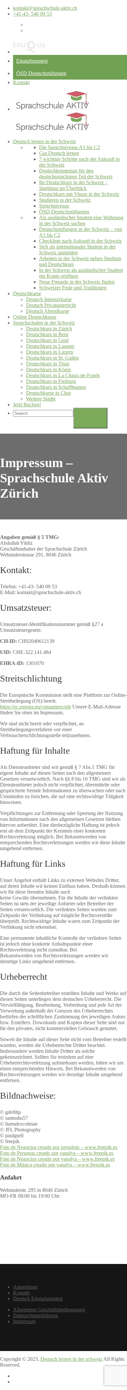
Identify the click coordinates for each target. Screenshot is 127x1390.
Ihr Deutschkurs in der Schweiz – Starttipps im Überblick (73, 185)
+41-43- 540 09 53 (32, 14)
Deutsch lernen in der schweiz (71, 1359)
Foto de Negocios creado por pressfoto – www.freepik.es (58, 1147)
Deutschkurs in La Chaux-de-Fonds (63, 375)
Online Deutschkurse (34, 317)
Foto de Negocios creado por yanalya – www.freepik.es (57, 1159)
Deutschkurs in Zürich (49, 328)
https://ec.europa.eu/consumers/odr (35, 706)
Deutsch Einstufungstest (38, 1298)
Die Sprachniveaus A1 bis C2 (69, 147)
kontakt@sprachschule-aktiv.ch (45, 8)
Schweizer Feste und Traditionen (72, 287)
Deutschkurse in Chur (48, 393)
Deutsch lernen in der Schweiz (44, 141)
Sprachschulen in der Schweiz (44, 322)
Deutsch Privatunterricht (51, 305)
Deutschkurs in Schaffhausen (56, 387)
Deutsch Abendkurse (47, 311)
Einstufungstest (32, 61)
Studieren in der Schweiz (65, 200)
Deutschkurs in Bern (47, 334)
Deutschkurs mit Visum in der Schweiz (79, 194)
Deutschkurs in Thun (47, 363)
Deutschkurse (27, 293)
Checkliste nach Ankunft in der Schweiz (80, 241)
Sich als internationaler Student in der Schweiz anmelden (77, 249)
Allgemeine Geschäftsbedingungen (49, 1309)
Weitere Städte (41, 399)
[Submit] (90, 418)
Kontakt (21, 82)
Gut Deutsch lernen (59, 153)
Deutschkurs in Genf (47, 340)
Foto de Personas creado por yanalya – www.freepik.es (56, 1153)
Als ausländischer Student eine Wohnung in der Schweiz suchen (81, 220)
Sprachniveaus (54, 206)
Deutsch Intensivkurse (49, 299)
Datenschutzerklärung (35, 1315)
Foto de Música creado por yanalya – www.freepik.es (55, 1164)
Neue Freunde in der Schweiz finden (77, 282)
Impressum (24, 1321)
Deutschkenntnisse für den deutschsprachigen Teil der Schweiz (76, 173)
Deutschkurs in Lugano (50, 346)
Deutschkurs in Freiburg (51, 381)
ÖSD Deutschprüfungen (41, 73)
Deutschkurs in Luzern (49, 352)
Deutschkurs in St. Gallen (52, 358)
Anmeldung (25, 1287)
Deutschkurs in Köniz (48, 369)
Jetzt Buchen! (27, 404)
